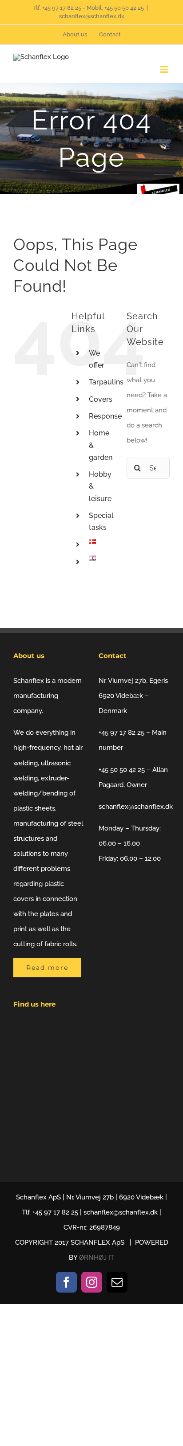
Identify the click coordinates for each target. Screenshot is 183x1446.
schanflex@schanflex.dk (91, 16)
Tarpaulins (106, 382)
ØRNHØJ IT (96, 1258)
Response (105, 416)
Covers (100, 399)
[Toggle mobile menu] (165, 69)
